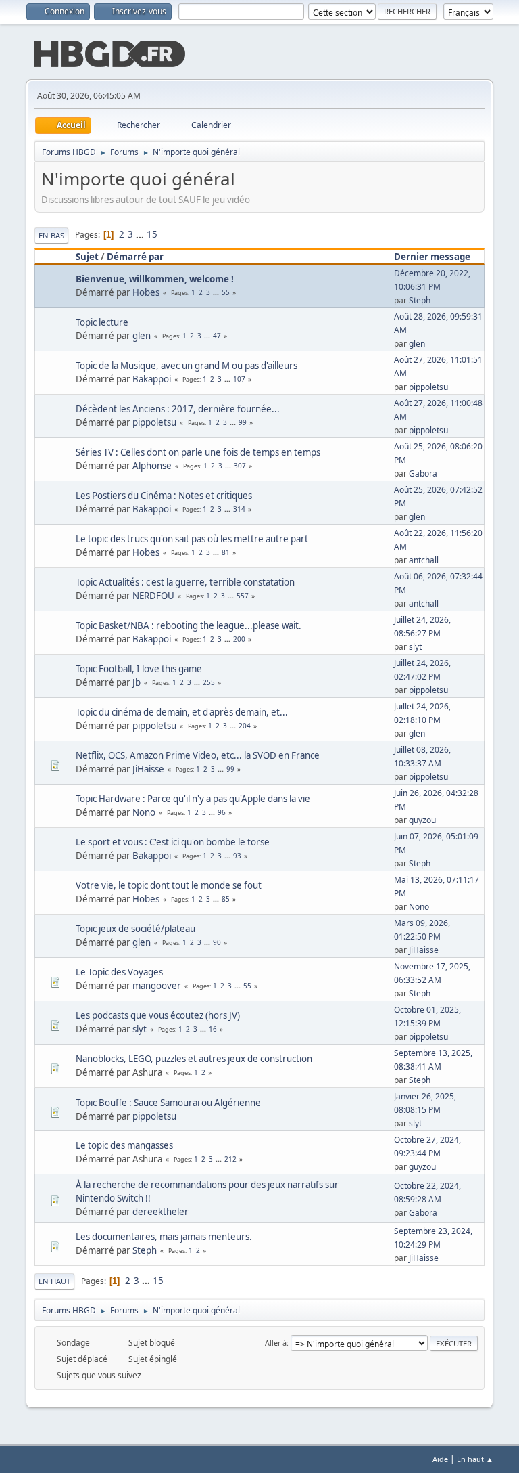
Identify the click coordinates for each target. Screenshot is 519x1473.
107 (239, 379)
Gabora (423, 473)
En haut (54, 1281)
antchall (424, 560)
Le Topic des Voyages (119, 972)
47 (217, 335)
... (141, 234)
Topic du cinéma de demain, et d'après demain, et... (182, 712)
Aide (440, 1459)
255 (209, 682)
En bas (51, 235)
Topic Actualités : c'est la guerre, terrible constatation (185, 582)
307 (240, 465)
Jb (136, 682)
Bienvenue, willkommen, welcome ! (155, 279)
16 (213, 1029)
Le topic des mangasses (124, 1145)
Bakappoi (151, 379)
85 (226, 899)
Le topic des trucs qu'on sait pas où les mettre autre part (192, 539)
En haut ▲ (475, 1459)
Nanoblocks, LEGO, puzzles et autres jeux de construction (194, 1059)
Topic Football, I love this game (139, 669)
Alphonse (152, 466)
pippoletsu (428, 387)
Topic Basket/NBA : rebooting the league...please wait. (188, 625)
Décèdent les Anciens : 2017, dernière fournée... (178, 409)
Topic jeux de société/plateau (135, 929)
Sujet (87, 256)
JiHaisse (148, 769)
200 (239, 639)
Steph (419, 300)
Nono (143, 812)
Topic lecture (102, 322)
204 (245, 725)
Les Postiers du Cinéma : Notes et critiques (164, 495)
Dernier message (432, 256)
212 (230, 1159)
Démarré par (135, 256)
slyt (415, 647)
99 (243, 422)
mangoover (156, 986)
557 (243, 595)
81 (226, 552)
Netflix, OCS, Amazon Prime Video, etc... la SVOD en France (198, 755)
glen (141, 336)
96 (222, 812)
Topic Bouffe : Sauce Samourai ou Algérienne (168, 1103)
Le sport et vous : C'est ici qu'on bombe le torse (173, 842)
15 (152, 234)
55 (226, 292)
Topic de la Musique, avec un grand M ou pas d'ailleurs (186, 365)
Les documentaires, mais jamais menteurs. (164, 1237)
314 (239, 509)
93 (237, 855)
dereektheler (160, 1212)
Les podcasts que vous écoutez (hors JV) (158, 1015)
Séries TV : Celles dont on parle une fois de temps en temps (198, 452)
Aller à (276, 1343)
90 (217, 942)
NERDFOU (153, 596)
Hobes (145, 292)
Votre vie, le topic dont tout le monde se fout (169, 885)
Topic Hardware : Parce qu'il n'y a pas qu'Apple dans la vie (193, 799)
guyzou (422, 820)
